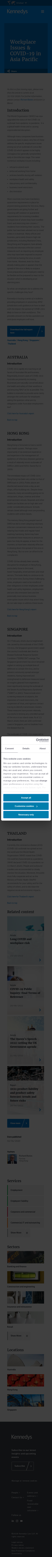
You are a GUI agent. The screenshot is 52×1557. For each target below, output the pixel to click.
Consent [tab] (9, 748)
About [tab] (42, 748)
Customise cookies (24, 806)
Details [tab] (26, 748)
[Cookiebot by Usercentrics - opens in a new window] (37, 740)
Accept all (26, 797)
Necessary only (26, 814)
